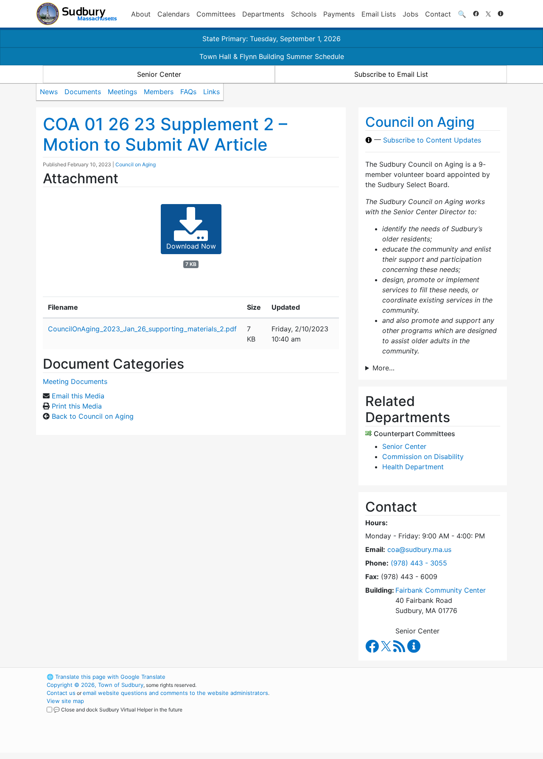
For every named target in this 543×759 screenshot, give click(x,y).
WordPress (392, 676)
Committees (215, 14)
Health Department (413, 466)
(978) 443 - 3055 (419, 563)
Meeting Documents (75, 381)
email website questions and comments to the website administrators (175, 692)
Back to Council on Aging (93, 416)
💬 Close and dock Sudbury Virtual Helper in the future (117, 709)
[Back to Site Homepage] (76, 14)
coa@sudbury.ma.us (419, 549)
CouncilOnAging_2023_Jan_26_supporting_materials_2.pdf (142, 329)
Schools (303, 14)
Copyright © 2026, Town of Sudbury (95, 684)
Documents (82, 91)
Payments (339, 14)
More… (383, 368)
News (49, 91)
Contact (438, 14)
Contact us (61, 692)
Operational (407, 717)
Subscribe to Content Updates (432, 140)
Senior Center (159, 74)
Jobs (410, 14)
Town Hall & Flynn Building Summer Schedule (271, 56)
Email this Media (78, 396)
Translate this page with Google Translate (106, 676)
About (141, 14)
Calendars (173, 14)
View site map (65, 700)
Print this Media (77, 406)
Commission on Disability (423, 456)
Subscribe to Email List (391, 74)
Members (159, 91)
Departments (263, 14)
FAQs (188, 91)
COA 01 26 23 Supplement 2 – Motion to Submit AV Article (165, 134)
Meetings (122, 91)
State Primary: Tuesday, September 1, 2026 (271, 38)
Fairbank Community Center (440, 590)
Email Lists (378, 14)
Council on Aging (135, 164)
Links (211, 91)
